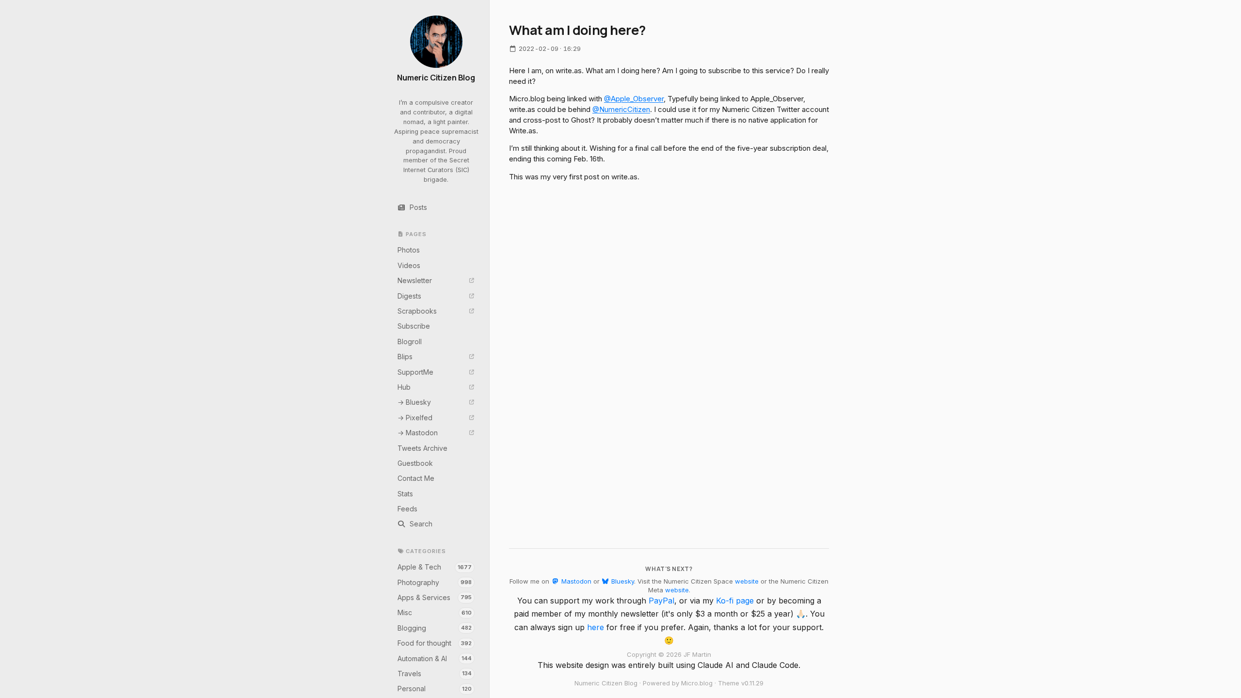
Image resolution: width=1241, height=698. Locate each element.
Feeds (407, 509)
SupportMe (415, 372)
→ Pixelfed (415, 417)
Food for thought (435, 643)
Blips (405, 356)
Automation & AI (435, 658)
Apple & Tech (435, 567)
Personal (435, 688)
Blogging (435, 628)
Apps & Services (435, 597)
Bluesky (621, 581)
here (595, 627)
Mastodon (575, 581)
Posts (418, 207)
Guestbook (415, 463)
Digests (409, 296)
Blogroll (410, 341)
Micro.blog (697, 683)
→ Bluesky (414, 402)
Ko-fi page (735, 600)
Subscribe (414, 326)
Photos (409, 250)
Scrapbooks (417, 311)
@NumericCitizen (621, 109)
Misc (435, 612)
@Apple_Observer (634, 98)
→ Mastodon (418, 432)
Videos (409, 265)
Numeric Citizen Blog (436, 78)
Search (421, 524)
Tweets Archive (422, 448)
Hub (404, 387)
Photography (435, 582)
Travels (435, 673)
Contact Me (416, 478)
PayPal (661, 600)
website (747, 581)
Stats (405, 494)
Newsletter (415, 280)
